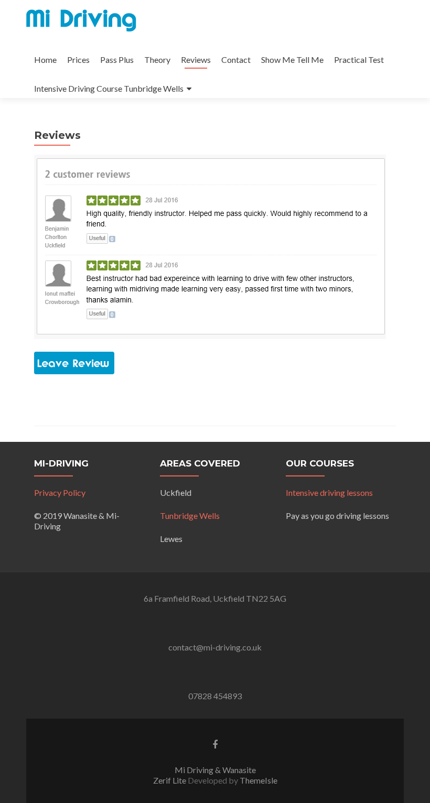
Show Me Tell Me (292, 59)
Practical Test (359, 59)
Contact (236, 59)
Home (45, 59)
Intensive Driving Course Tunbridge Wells (109, 88)
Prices (78, 59)
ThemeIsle (258, 780)
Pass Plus (117, 59)
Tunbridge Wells (190, 515)
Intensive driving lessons (329, 492)
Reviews (196, 59)
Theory (157, 59)
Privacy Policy (59, 492)
